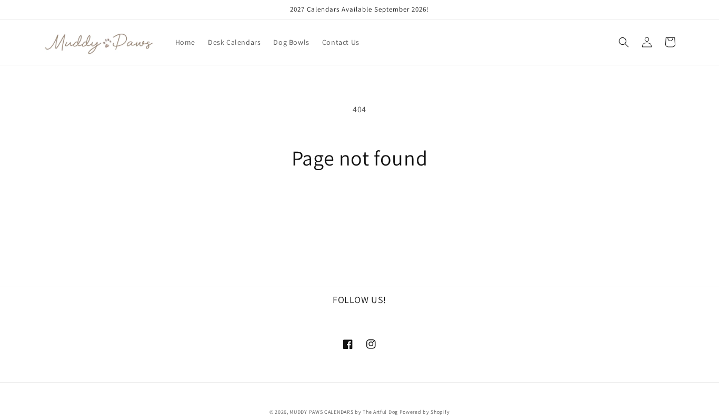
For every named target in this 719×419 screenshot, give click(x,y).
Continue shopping (359, 209)
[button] (623, 42)
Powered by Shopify (425, 411)
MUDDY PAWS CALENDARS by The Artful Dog (343, 411)
